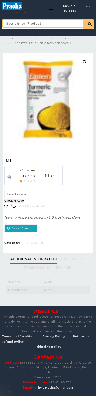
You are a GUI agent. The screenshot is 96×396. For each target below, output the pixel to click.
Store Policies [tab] (37, 267)
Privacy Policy (53, 336)
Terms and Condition (18, 336)
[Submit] (88, 24)
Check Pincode (14, 200)
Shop (17, 38)
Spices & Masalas (33, 242)
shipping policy (49, 346)
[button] (85, 62)
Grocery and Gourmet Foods (44, 38)
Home (6, 38)
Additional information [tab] (33, 259)
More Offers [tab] (71, 259)
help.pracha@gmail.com (55, 387)
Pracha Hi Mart (37, 176)
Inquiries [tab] (62, 267)
